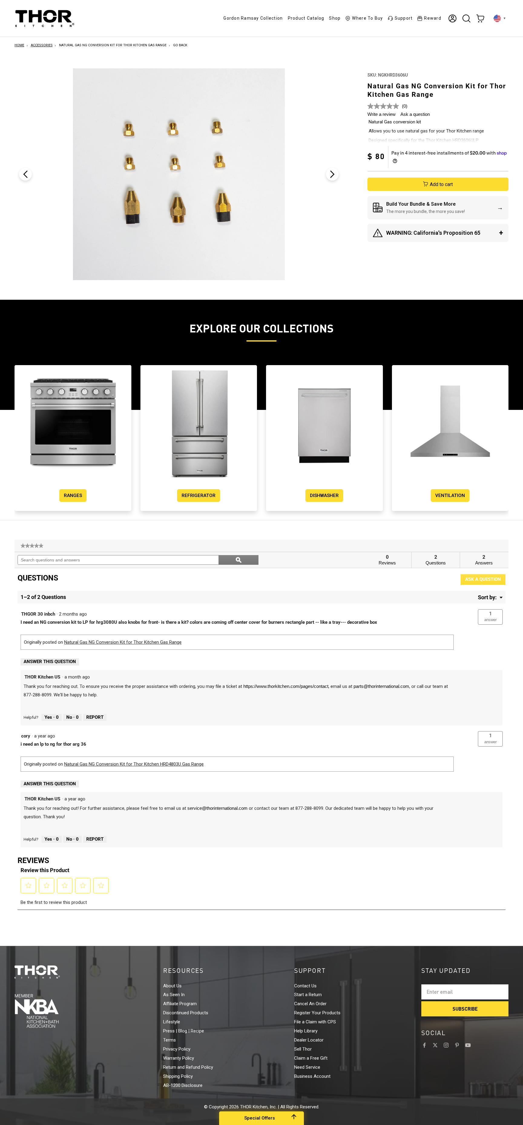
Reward (432, 18)
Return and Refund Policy (188, 1067)
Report (95, 717)
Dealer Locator (309, 1040)
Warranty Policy (178, 1058)
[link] (32, 546)
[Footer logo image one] (48, 972)
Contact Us (305, 986)
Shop (334, 18)
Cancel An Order (310, 1003)
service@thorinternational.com (217, 808)
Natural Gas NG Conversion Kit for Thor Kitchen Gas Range (112, 45)
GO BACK (180, 45)
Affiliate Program (180, 1003)
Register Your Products (317, 1012)
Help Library (305, 1031)
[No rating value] (384, 106)
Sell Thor (303, 1049)
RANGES (73, 495)
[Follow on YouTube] (468, 1045)
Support (404, 18)
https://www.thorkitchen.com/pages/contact (285, 686)
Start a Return (308, 994)
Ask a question (415, 114)
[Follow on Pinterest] (457, 1045)
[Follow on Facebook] (424, 1045)
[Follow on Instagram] (446, 1045)
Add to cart (441, 184)
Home (19, 45)
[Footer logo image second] (48, 1011)
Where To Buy (367, 18)
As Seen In (174, 994)
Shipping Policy (178, 1076)
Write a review (381, 114)
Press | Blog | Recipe (183, 1031)
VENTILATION (450, 495)
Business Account (312, 1076)
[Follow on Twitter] (435, 1045)
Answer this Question (50, 661)
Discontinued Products (185, 1012)
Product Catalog (306, 18)
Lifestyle (171, 1022)
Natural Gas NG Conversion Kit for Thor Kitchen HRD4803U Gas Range (134, 764)
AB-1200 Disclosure (182, 1085)
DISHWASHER (324, 495)
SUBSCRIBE (465, 1009)
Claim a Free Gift (310, 1058)
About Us (172, 986)
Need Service (307, 1067)
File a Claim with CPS (315, 1022)
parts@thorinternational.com (381, 686)
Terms (169, 1040)
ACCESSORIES (42, 45)
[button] (490, 617)
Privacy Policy (176, 1049)
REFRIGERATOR (198, 495)
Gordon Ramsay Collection (253, 18)
